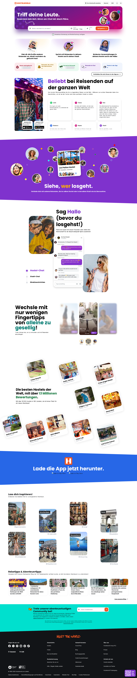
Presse (105, 649)
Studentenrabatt (79, 666)
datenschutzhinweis (38, 618)
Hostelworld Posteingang (110, 670)
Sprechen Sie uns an (52, 662)
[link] (37, 371)
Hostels (49, 645)
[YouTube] (21, 646)
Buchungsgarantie (80, 654)
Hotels (49, 649)
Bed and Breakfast (52, 654)
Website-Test (65, 674)
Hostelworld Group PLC (110, 645)
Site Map (74, 674)
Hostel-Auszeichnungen (81, 658)
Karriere (106, 654)
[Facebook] (9, 646)
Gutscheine (48, 674)
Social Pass (78, 645)
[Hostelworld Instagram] (17, 646)
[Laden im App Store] (27, 127)
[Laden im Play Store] (39, 127)
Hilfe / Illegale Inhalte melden (55, 666)
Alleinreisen (78, 662)
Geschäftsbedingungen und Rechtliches (32, 674)
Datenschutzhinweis (68, 623)
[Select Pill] (117, 3)
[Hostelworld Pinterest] (24, 646)
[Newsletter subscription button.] (106, 609)
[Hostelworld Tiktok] (28, 646)
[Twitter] (13, 646)
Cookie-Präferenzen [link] (84, 674)
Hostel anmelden (108, 662)
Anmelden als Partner (109, 666)
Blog (76, 649)
